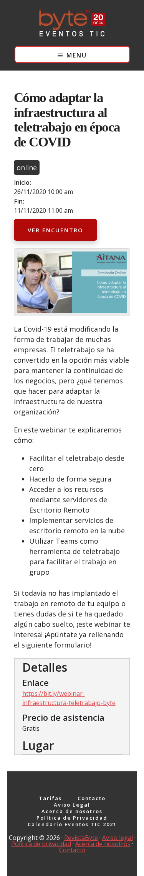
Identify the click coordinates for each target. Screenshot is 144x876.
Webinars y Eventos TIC (72, 23)
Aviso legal (117, 837)
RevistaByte (81, 837)
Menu (76, 55)
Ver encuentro (55, 230)
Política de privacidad (41, 844)
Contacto (72, 850)
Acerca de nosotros (103, 844)
